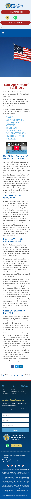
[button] (3, 33)
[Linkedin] (19, 466)
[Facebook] (12, 466)
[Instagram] (15, 466)
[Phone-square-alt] (7, 18)
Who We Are (4, 386)
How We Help (14, 386)
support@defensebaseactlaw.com (12, 461)
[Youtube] (8, 466)
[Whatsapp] (15, 18)
